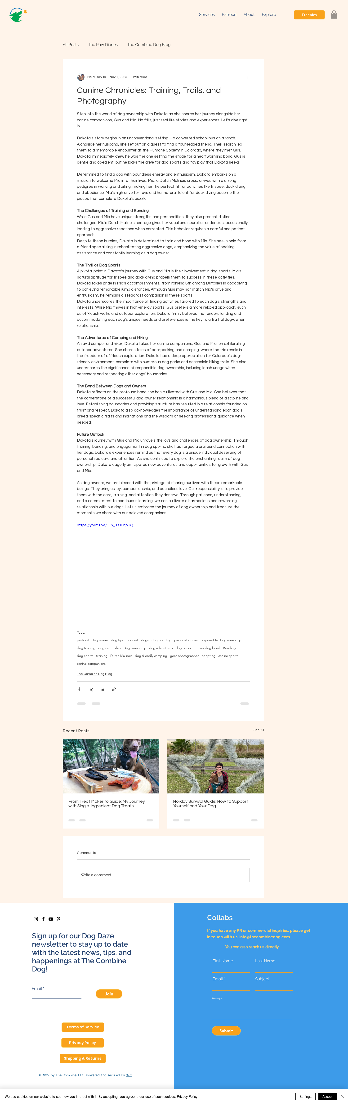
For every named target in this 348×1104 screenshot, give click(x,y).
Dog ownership (135, 648)
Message (217, 998)
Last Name (265, 961)
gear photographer (184, 656)
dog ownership (109, 648)
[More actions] (247, 77)
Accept (327, 1096)
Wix (129, 1075)
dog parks (183, 648)
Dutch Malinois (121, 656)
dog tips (117, 640)
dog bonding (161, 640)
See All (259, 730)
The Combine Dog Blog (149, 44)
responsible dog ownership (221, 640)
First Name (223, 961)
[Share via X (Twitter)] (91, 689)
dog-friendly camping (151, 656)
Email (37, 989)
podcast (83, 640)
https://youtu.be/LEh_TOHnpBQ (105, 525)
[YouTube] (51, 919)
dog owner (100, 640)
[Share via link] (114, 689)
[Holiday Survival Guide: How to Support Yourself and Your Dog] (215, 766)
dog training (86, 648)
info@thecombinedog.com (264, 937)
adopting (208, 656)
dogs (145, 640)
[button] (269, 14)
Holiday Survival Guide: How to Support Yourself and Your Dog (210, 803)
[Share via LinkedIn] (102, 689)
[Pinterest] (58, 919)
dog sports (85, 656)
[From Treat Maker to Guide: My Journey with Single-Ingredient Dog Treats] (111, 766)
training (101, 656)
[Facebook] (43, 919)
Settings (305, 1096)
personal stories (186, 640)
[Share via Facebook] (79, 689)
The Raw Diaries (103, 44)
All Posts (71, 44)
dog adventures (161, 648)
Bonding (229, 648)
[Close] (342, 1096)
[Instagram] (36, 919)
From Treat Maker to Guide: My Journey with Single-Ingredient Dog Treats (106, 803)
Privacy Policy (187, 1096)
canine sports (228, 656)
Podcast (132, 640)
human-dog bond (207, 648)
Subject (262, 979)
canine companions (91, 664)
